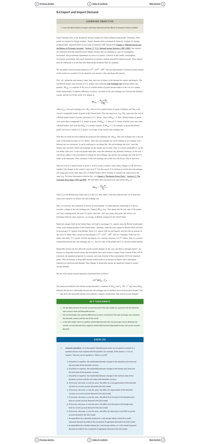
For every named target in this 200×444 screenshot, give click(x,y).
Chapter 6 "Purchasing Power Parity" (111, 176)
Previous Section (47, 4)
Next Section (154, 4)
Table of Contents (99, 4)
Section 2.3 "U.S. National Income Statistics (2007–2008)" (108, 48)
